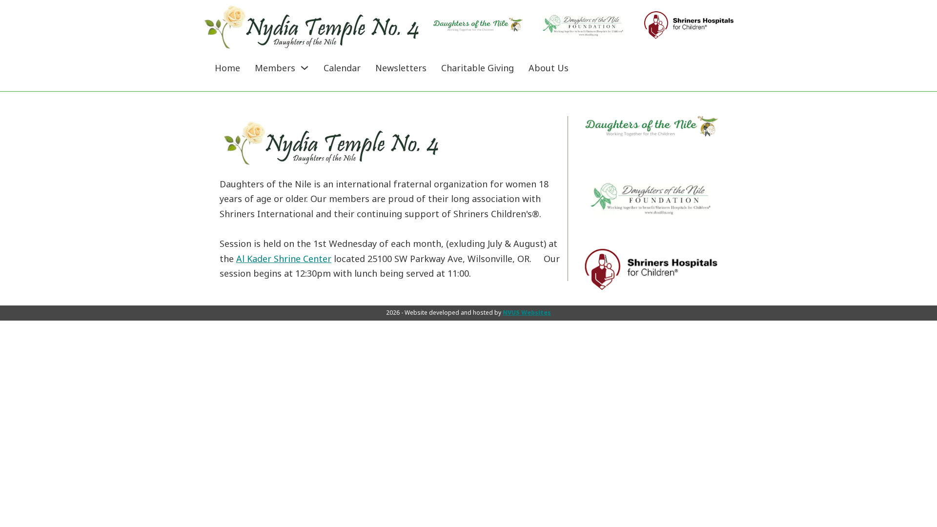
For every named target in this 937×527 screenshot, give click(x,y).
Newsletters (401, 68)
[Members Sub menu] (304, 67)
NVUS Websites (527, 312)
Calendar (342, 68)
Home (227, 68)
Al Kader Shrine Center (283, 258)
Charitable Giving (477, 68)
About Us (549, 68)
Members (275, 68)
